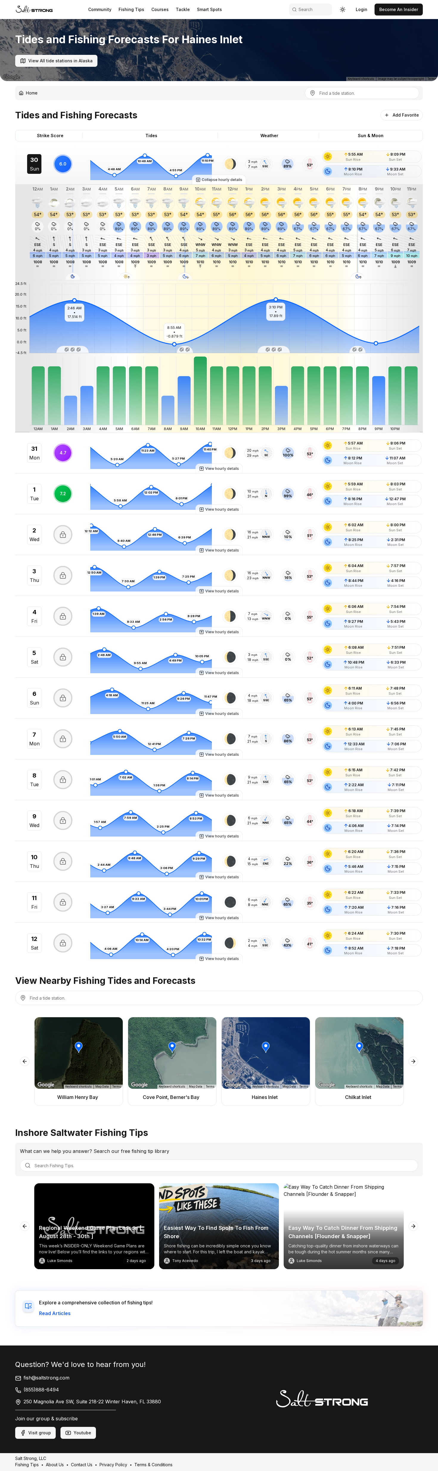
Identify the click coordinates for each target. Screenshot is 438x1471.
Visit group (39, 1432)
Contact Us (81, 1464)
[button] (230, 164)
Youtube (82, 1432)
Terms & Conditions (153, 1464)
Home (32, 92)
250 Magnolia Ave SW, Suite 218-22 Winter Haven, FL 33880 (92, 1402)
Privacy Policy (113, 1464)
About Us (55, 1464)
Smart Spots (209, 9)
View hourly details (222, 468)
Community (99, 9)
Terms (432, 78)
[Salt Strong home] (34, 9)
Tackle (183, 9)
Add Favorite (406, 114)
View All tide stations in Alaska (60, 60)
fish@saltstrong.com (46, 1378)
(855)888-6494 (41, 1390)
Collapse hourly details (222, 179)
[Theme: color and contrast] (343, 10)
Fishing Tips (131, 9)
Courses (160, 9)
